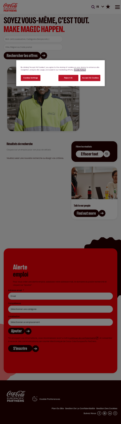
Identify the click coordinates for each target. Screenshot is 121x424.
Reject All (68, 78)
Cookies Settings (30, 78)
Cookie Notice (79, 70)
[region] (60, 73)
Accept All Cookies (90, 78)
